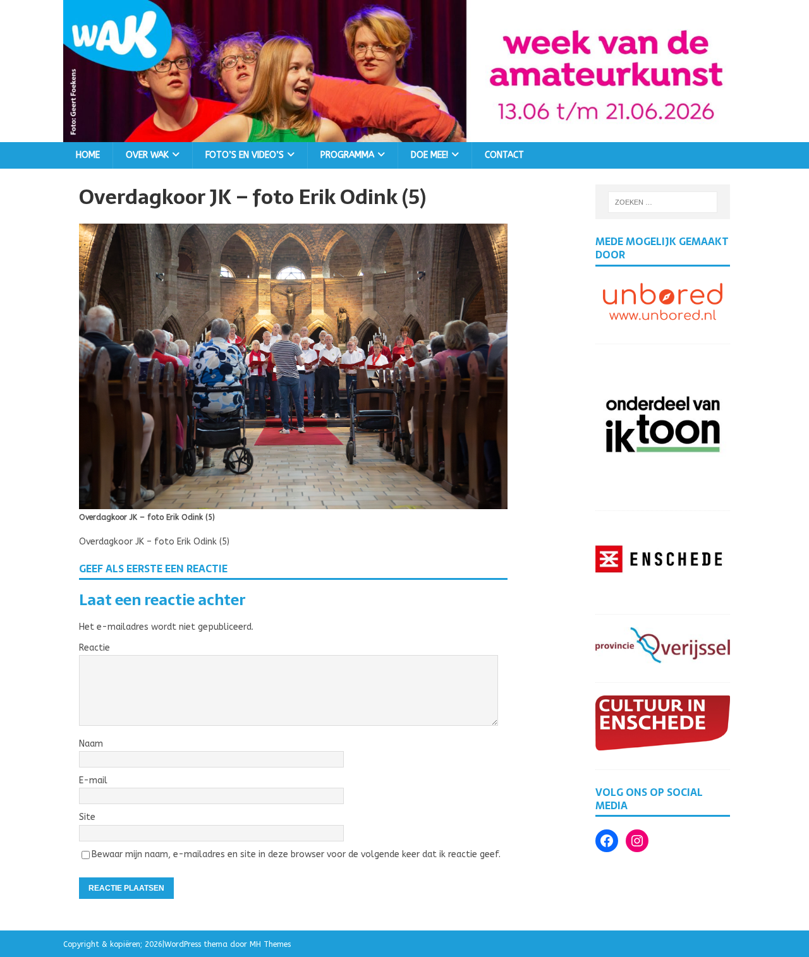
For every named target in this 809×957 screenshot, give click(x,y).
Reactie (94, 647)
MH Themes (270, 944)
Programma (347, 155)
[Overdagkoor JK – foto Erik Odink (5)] (293, 501)
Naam (91, 743)
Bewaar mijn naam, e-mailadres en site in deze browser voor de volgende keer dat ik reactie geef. (296, 854)
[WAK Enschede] (404, 134)
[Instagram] (637, 840)
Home (88, 155)
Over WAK (147, 155)
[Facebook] (606, 840)
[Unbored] (662, 317)
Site (87, 817)
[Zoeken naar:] (663, 202)
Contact (504, 155)
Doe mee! (429, 155)
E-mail (93, 780)
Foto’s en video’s (244, 155)
